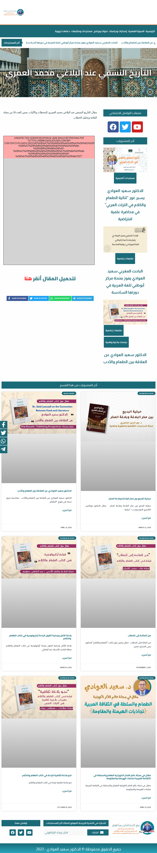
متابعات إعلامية (125, 258)
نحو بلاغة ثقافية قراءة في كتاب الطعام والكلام (47, 775)
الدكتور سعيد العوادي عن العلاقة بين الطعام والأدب (121, 42)
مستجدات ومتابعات (81, 31)
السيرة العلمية (136, 31)
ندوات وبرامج (101, 31)
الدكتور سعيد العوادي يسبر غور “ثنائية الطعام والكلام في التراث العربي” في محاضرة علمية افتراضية (125, 204)
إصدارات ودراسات (118, 31)
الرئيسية (150, 31)
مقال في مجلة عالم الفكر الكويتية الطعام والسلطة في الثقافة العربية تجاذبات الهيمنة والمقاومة (122, 777)
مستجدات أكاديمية (125, 178)
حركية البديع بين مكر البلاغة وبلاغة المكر (130, 498)
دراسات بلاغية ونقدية (116, 342)
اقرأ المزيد (67, 510)
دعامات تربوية (62, 31)
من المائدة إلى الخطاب (139, 635)
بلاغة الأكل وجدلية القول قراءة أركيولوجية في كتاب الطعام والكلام (40, 637)
